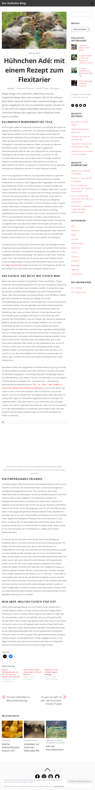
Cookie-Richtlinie (59, 786)
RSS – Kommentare (78, 292)
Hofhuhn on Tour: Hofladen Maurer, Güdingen (51, 672)
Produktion (75, 261)
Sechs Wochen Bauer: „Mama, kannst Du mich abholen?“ (32, 672)
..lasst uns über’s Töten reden (84, 47)
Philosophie (54, 88)
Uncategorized (76, 274)
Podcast (74, 252)
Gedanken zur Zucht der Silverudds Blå (31, 747)
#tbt (72, 226)
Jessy (73, 196)
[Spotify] (80, 105)
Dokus (73, 235)
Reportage (75, 265)
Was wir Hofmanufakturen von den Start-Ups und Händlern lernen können (11, 673)
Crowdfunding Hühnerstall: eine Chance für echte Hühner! (82, 188)
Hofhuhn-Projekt (42, 88)
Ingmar (10, 88)
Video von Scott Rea (13, 265)
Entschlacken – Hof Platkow (81, 206)
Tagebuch (75, 269)
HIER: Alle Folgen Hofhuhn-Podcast (86, 83)
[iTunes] (84, 105)
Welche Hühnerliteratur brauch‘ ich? (10, 747)
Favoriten (30, 88)
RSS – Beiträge (76, 288)
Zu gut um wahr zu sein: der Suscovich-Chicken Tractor (51, 700)
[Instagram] (76, 105)
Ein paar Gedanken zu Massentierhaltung (18, 698)
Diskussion (21, 88)
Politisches (60, 743)
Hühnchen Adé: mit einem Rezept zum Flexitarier (34, 70)
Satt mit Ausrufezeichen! (54, 748)
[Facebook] (72, 105)
